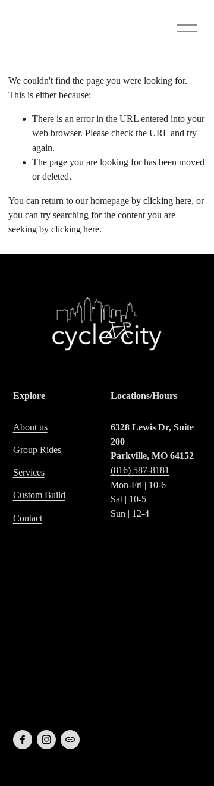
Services (29, 472)
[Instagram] (46, 739)
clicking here (167, 201)
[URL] (70, 739)
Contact (27, 518)
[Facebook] (22, 739)
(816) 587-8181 (140, 470)
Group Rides (37, 450)
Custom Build (39, 495)
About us (30, 427)
